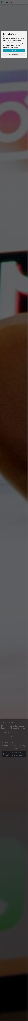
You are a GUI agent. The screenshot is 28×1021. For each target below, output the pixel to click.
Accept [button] (14, 50)
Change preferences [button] (14, 54)
